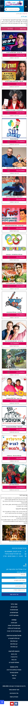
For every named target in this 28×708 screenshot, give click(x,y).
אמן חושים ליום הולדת (14, 628)
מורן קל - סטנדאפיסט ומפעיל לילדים (14, 81)
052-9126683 (20, 170)
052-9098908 (14, 343)
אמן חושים (14, 622)
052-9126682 (20, 84)
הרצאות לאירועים (14, 651)
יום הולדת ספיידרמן (14, 484)
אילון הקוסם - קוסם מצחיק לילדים (14, 196)
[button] (26, 6)
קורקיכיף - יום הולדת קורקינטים (14, 312)
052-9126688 (14, 401)
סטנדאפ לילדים (14, 615)
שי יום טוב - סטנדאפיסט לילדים (14, 52)
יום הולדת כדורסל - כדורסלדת (14, 455)
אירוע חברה (14, 657)
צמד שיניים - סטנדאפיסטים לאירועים (14, 341)
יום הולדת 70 (14, 646)
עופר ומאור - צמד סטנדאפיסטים (14, 398)
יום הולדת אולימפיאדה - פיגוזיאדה (14, 254)
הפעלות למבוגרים (14, 662)
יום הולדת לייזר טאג (14, 369)
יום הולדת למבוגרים (14, 638)
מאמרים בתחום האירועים (14, 669)
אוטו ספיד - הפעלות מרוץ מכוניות (14, 426)
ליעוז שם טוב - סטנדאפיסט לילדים (14, 283)
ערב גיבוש (14, 654)
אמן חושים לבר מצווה (14, 625)
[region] (14, 694)
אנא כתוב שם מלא (21, 572)
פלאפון (24, 583)
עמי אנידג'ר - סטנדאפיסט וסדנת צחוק (14, 225)
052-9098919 (20, 228)
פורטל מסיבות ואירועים (19, 548)
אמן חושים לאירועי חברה (14, 631)
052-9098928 (20, 487)
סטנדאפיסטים (14, 612)
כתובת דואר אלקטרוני (20, 577)
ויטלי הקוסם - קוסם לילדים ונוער (14, 168)
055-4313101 (20, 113)
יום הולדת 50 (14, 641)
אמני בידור (14, 604)
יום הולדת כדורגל (14, 139)
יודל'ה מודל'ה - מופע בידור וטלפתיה (14, 110)
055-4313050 (20, 199)
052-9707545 (20, 55)
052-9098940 (20, 142)
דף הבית (25, 13)
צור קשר (14, 675)
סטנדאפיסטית (14, 609)
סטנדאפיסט (14, 607)
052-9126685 (20, 286)
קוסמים (14, 620)
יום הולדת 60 (14, 644)
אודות (14, 678)
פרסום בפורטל (14, 672)
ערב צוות (14, 659)
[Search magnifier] (6, 9)
